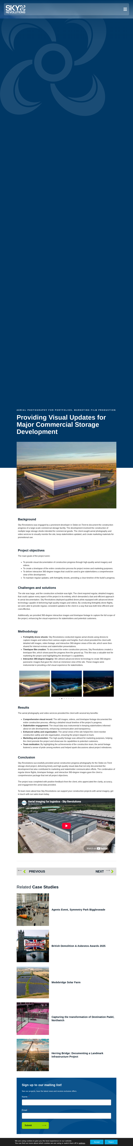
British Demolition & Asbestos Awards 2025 (78, 945)
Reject (111, 1142)
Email (25, 1110)
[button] (22, 683)
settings (82, 1143)
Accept (97, 1142)
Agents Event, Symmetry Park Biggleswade (78, 909)
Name (25, 1097)
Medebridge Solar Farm (66, 982)
